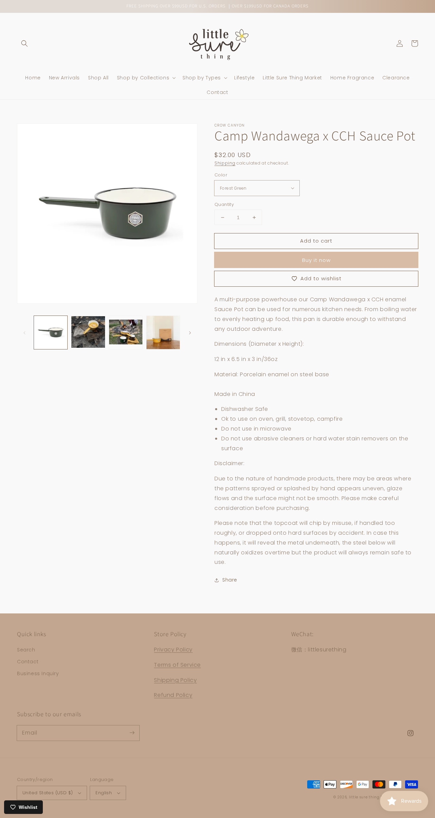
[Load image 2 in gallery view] (88, 332)
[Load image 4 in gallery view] (163, 332)
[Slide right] (189, 332)
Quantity (224, 204)
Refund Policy (173, 695)
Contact (27, 661)
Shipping (225, 163)
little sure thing (364, 797)
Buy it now (316, 260)
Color (220, 175)
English (103, 793)
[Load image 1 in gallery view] (51, 332)
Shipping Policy (175, 680)
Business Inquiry (38, 673)
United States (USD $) (47, 793)
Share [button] (229, 579)
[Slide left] (24, 332)
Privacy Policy (173, 649)
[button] (24, 43)
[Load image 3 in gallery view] (126, 332)
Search (26, 649)
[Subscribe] (131, 732)
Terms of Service (177, 665)
